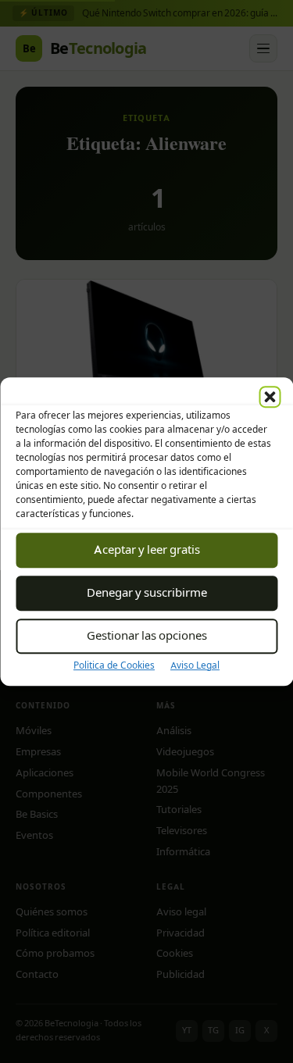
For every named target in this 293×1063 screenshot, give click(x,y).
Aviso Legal (195, 665)
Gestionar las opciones (147, 635)
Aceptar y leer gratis (147, 549)
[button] (269, 397)
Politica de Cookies (114, 665)
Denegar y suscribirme (147, 592)
